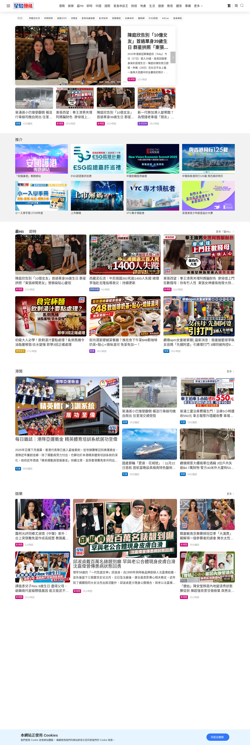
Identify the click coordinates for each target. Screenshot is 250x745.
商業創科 (142, 124)
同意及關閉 (217, 737)
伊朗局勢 (48, 18)
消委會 (74, 18)
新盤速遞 (20, 124)
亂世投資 (103, 18)
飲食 (92, 351)
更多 (229, 371)
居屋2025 (62, 18)
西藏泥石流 (34, 18)
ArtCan (165, 18)
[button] (173, 57)
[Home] (23, 6)
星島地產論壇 (88, 18)
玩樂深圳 (129, 18)
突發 (166, 351)
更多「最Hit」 (224, 231)
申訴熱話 (61, 124)
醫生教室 (102, 124)
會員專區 (177, 18)
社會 (18, 469)
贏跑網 (141, 18)
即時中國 (94, 289)
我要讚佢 (116, 18)
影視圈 (19, 289)
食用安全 (20, 351)
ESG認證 (153, 18)
